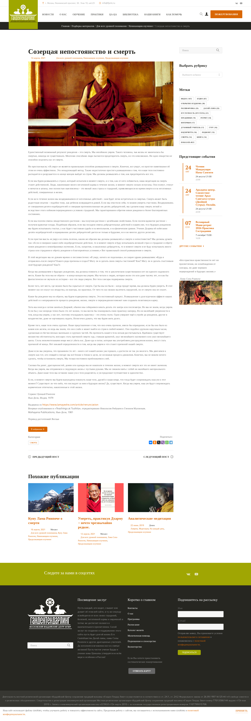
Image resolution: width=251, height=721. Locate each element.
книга (202, 137)
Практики (97, 14)
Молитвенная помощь (139, 635)
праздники (188, 118)
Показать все (187, 142)
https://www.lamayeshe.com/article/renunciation (70, 404)
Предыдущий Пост (46, 456)
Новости (48, 14)
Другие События (190, 246)
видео (186, 99)
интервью (188, 123)
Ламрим (134, 528)
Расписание (133, 624)
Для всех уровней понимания (111, 26)
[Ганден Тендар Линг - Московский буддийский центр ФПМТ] (23, 14)
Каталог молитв (136, 630)
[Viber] (163, 442)
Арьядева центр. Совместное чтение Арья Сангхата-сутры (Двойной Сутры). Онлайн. (206, 197)
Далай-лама (211, 108)
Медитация (144, 528)
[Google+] (236, 3)
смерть (33, 443)
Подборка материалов (83, 26)
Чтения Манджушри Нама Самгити (204, 169)
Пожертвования (226, 14)
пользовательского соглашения (194, 637)
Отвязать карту (142, 671)
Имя (180, 608)
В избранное (37, 429)
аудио (202, 99)
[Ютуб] (241, 3)
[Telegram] (171, 442)
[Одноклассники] (154, 442)
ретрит (206, 118)
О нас (63, 14)
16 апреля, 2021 (38, 529)
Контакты (133, 608)
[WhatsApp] (167, 442)
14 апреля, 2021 (38, 58)
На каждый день (157, 528)
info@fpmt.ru (108, 3)
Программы (134, 619)
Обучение (79, 14)
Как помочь (174, 14)
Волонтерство (135, 646)
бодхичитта (189, 132)
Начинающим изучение (141, 26)
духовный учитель (192, 127)
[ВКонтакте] (150, 442)
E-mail (181, 620)
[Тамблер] (188, 574)
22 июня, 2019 (137, 525)
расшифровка (190, 108)
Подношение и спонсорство (142, 641)
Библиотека (130, 14)
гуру (213, 127)
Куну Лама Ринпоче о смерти (45, 520)
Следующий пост (156, 456)
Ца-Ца (113, 14)
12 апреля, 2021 (88, 533)
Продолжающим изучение (116, 58)
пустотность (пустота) (195, 113)
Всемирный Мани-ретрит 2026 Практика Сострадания (205, 226)
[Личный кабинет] (206, 14)
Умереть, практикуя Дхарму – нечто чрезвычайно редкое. (100, 522)
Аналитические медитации (149, 518)
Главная (65, 26)
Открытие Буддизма (193, 103)
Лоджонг (208, 132)
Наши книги (152, 14)
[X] (159, 442)
